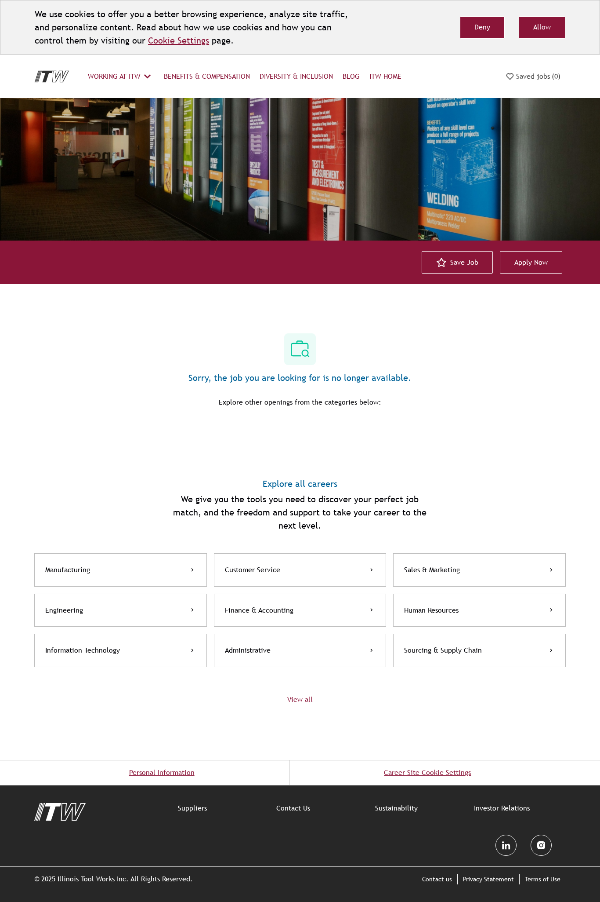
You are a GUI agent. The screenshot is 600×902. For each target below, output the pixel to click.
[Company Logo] (51, 76)
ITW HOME (385, 76)
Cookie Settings (178, 40)
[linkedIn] (506, 845)
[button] (300, 699)
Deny (482, 27)
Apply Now (531, 262)
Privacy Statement (488, 879)
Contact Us (293, 808)
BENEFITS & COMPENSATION (207, 76)
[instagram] (541, 845)
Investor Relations (502, 808)
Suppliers (192, 808)
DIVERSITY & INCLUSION (296, 76)
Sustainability (396, 808)
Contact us (437, 879)
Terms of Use (542, 879)
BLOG (351, 76)
